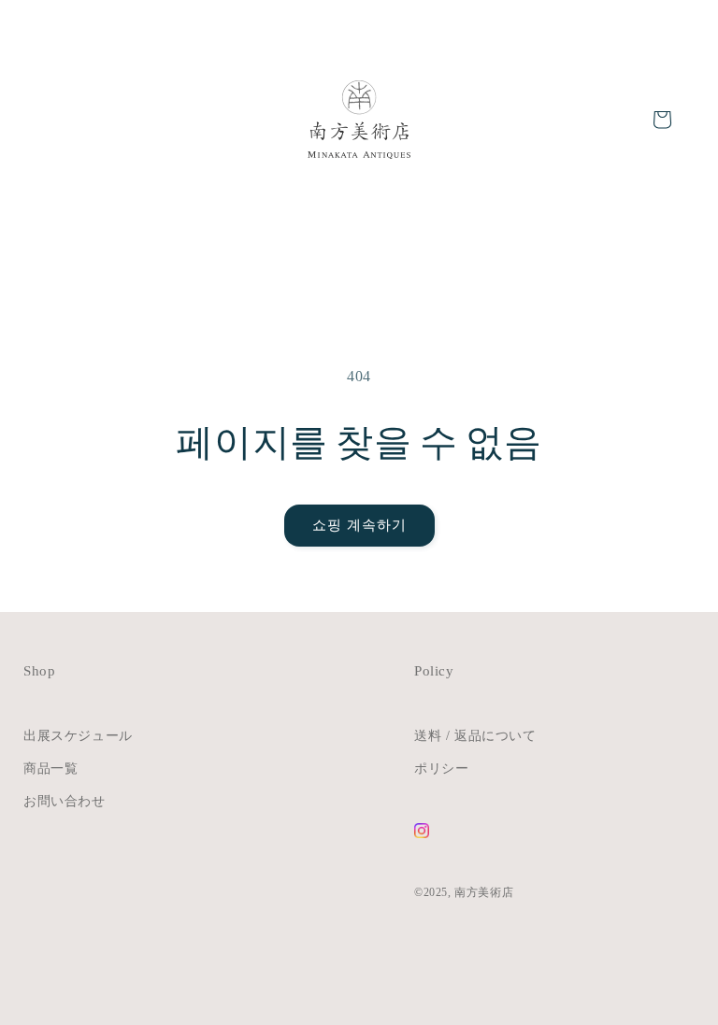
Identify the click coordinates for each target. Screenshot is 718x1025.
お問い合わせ (64, 801)
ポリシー (441, 769)
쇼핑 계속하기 (359, 525)
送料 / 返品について (475, 736)
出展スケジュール (78, 736)
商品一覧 (50, 769)
